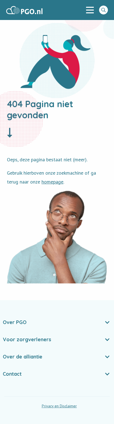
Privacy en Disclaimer (59, 405)
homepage (52, 182)
